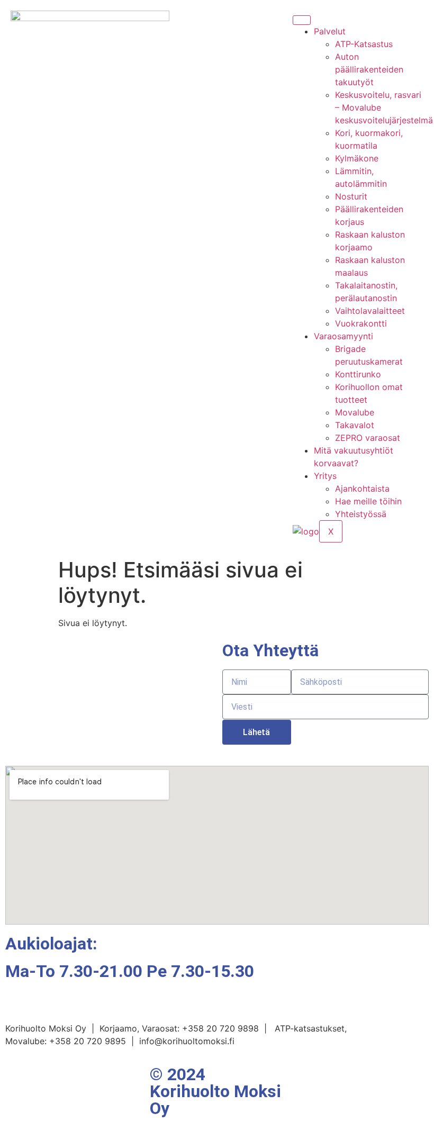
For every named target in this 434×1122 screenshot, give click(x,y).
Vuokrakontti (361, 323)
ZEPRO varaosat (367, 437)
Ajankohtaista (362, 488)
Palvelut (330, 31)
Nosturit (351, 196)
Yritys (325, 475)
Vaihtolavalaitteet (370, 310)
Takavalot (354, 425)
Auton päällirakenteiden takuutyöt (369, 69)
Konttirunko (358, 374)
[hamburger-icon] (302, 20)
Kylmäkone (356, 158)
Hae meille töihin (368, 501)
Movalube (354, 412)
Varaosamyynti (343, 336)
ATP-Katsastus (364, 44)
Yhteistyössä (360, 514)
